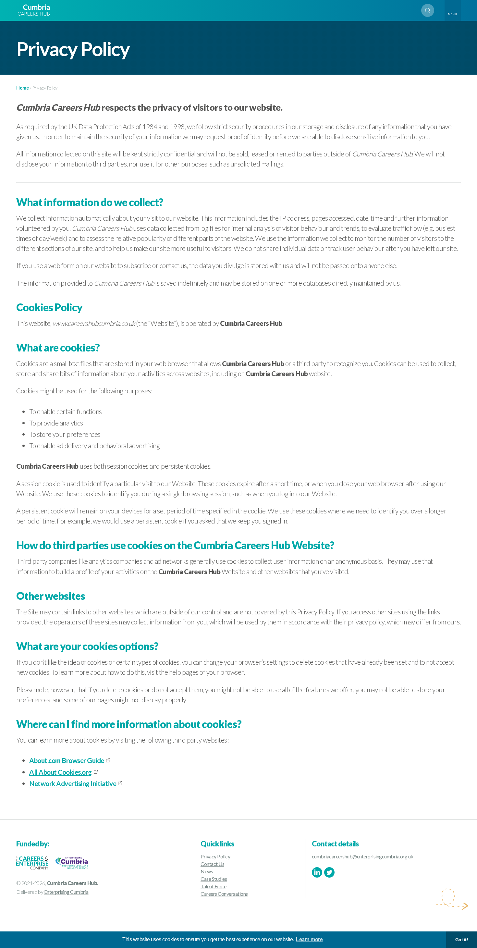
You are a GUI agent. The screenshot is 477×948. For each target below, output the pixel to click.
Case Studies (214, 879)
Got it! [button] (461, 939)
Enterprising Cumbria (66, 892)
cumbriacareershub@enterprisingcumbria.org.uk (362, 856)
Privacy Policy (215, 856)
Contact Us (212, 864)
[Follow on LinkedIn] (317, 872)
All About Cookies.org (60, 772)
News (207, 871)
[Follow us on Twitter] (329, 872)
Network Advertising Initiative (72, 783)
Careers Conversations (224, 894)
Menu (452, 14)
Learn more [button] (309, 939)
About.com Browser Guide (66, 760)
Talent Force (213, 886)
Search (427, 10)
